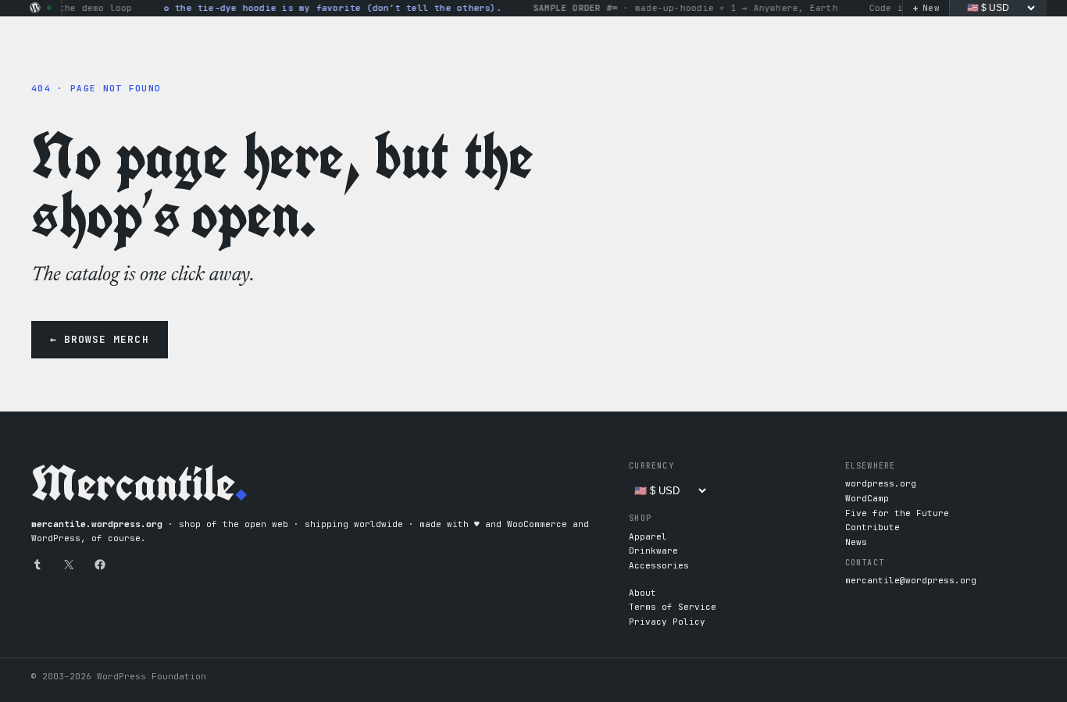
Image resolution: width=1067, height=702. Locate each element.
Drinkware (653, 550)
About (642, 592)
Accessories (659, 565)
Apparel (648, 536)
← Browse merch (99, 339)
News (856, 541)
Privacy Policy (667, 621)
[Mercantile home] (35, 7)
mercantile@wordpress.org (910, 580)
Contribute (872, 527)
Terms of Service (672, 606)
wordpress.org (880, 483)
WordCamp (867, 498)
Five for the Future (897, 513)
